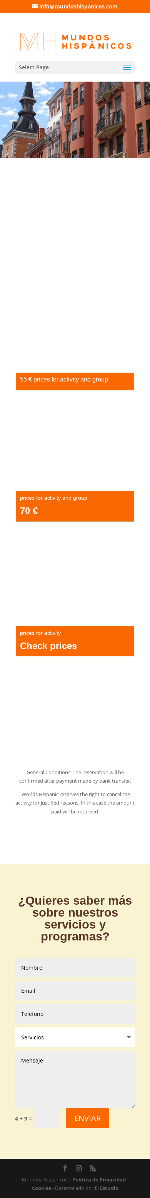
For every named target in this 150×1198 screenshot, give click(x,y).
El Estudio (106, 1188)
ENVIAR (87, 1118)
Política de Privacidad (99, 1179)
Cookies (41, 1188)
